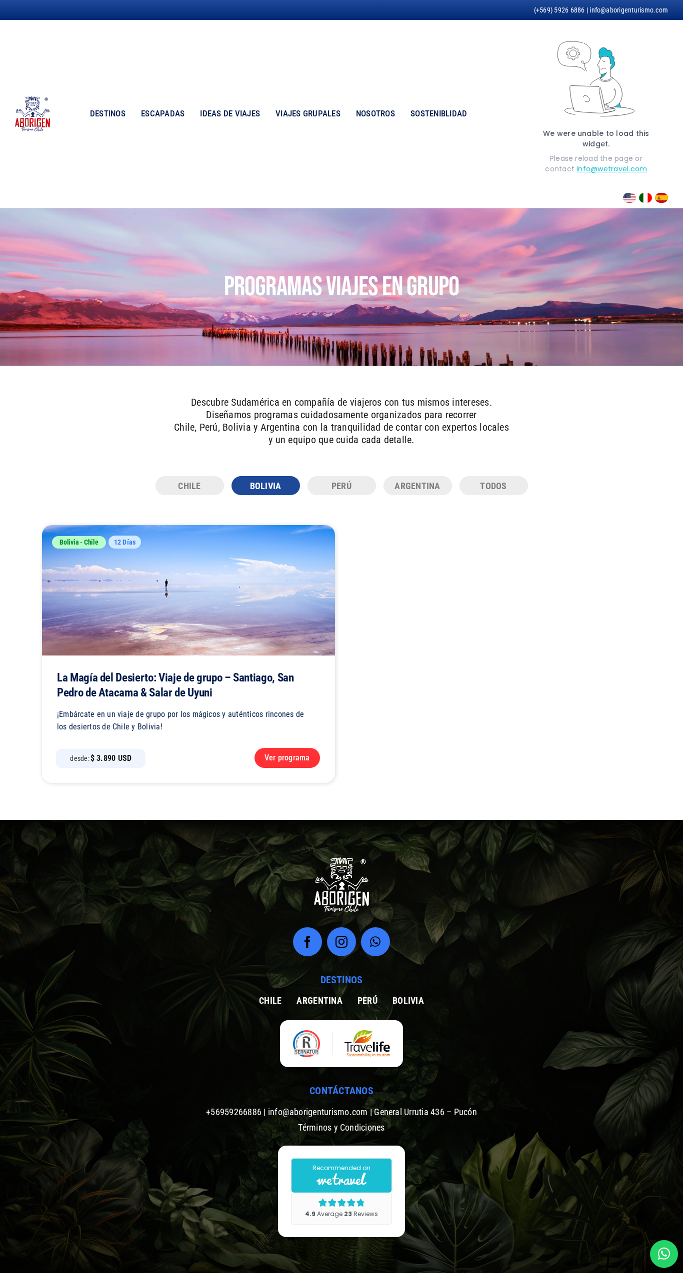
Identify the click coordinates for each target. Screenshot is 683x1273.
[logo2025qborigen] (32, 100)
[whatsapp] (375, 941)
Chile (91, 542)
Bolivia (69, 542)
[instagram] (341, 941)
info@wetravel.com (611, 169)
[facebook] (307, 941)
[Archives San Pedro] (188, 529)
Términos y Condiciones (341, 1127)
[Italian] (644, 197)
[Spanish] (660, 197)
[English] (628, 197)
